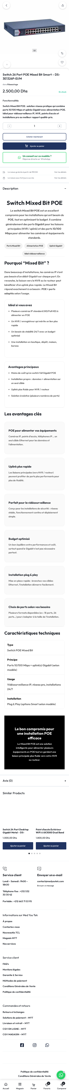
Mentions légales (11, 969)
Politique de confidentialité (17, 992)
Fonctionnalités (11, 100)
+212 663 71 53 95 (23, 901)
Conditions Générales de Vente (19, 986)
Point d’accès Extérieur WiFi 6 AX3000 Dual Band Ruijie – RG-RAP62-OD (50, 832)
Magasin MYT (10, 938)
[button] (62, 53)
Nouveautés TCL (11, 932)
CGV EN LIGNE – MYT (14, 1029)
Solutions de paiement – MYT (18, 1017)
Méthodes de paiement (15, 980)
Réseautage (12, 84)
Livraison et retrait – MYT (16, 1023)
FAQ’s (6, 964)
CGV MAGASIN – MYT (14, 1034)
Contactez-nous (11, 927)
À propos (7, 921)
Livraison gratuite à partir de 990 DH (23, 172)
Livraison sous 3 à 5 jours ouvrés (21, 178)
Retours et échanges (13, 1012)
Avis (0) (8, 781)
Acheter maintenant (34, 137)
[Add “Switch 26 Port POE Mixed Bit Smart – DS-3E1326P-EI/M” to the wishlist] (62, 62)
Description (10, 188)
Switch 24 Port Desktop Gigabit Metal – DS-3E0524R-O (15, 832)
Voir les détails (60, 172)
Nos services (9, 943)
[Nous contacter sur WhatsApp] (61, 1075)
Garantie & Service (13, 975)
